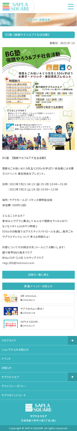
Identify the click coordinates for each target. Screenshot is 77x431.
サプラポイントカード (13, 395)
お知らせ (6, 368)
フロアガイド (8, 340)
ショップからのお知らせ (15, 349)
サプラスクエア (10, 377)
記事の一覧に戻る (38, 274)
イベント (6, 358)
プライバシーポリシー (14, 386)
